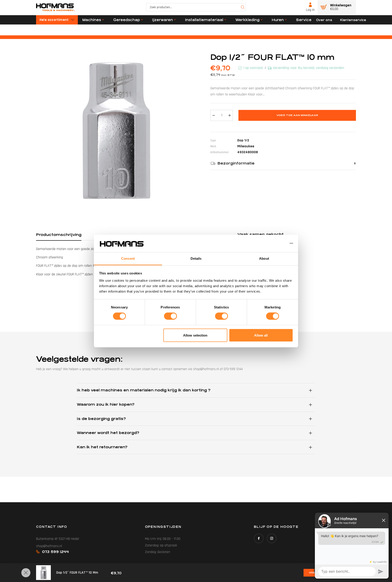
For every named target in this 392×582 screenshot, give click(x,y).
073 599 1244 (55, 552)
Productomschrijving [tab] (58, 235)
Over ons (324, 20)
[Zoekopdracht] (242, 7)
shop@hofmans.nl (49, 546)
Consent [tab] (128, 258)
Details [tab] (196, 258)
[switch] (170, 316)
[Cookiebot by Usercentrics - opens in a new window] (273, 243)
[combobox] (196, 7)
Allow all (261, 335)
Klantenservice (353, 20)
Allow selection (195, 335)
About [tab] (264, 258)
